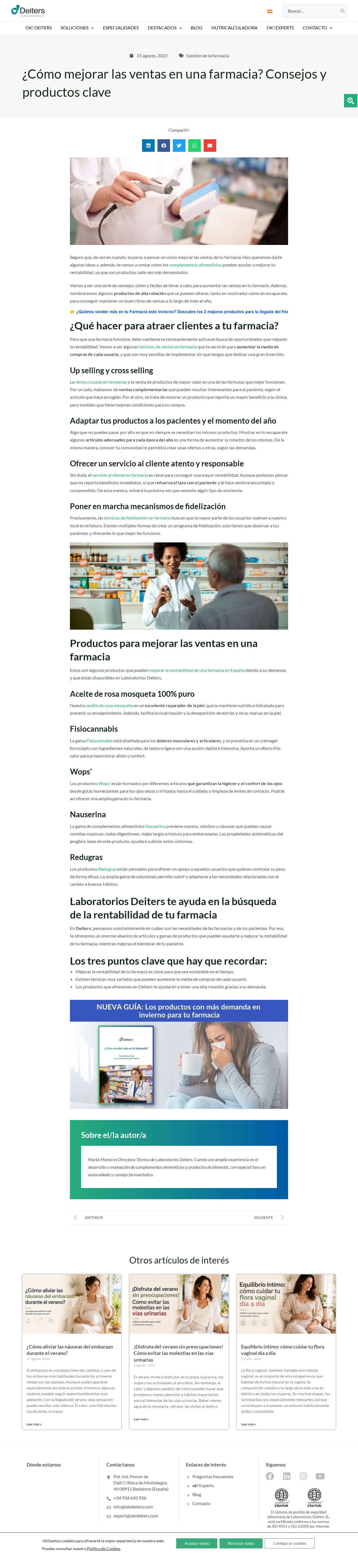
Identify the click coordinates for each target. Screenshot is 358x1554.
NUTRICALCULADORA (234, 27)
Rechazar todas (241, 1543)
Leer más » (34, 1424)
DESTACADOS (162, 27)
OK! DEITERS (38, 27)
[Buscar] (343, 10)
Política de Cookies (103, 1548)
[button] (91, 27)
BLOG (196, 27)
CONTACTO (315, 27)
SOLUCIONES (74, 27)
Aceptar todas (197, 1543)
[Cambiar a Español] (270, 11)
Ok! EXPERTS (280, 27)
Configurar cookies (289, 1543)
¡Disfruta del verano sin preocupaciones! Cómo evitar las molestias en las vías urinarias (178, 1353)
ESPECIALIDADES (121, 27)
